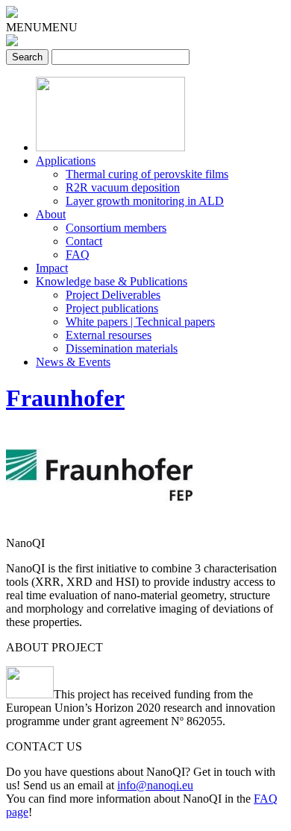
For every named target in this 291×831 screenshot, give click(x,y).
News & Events (73, 362)
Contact (84, 241)
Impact (52, 268)
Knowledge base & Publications (111, 281)
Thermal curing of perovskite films (147, 174)
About (51, 214)
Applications (66, 160)
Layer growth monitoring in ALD (145, 201)
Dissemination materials (122, 348)
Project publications (112, 308)
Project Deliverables (113, 294)
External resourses (108, 335)
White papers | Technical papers (140, 321)
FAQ (78, 254)
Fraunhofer (65, 398)
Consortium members (116, 227)
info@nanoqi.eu (155, 785)
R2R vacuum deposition (123, 187)
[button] (42, 27)
